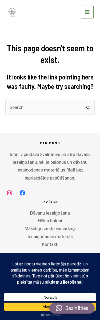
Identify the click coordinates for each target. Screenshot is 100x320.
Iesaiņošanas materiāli (50, 236)
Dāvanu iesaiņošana (50, 213)
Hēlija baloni (50, 220)
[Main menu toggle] (87, 12)
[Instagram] (9, 193)
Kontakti (50, 244)
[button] (72, 308)
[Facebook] (22, 193)
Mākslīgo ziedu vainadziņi (50, 228)
